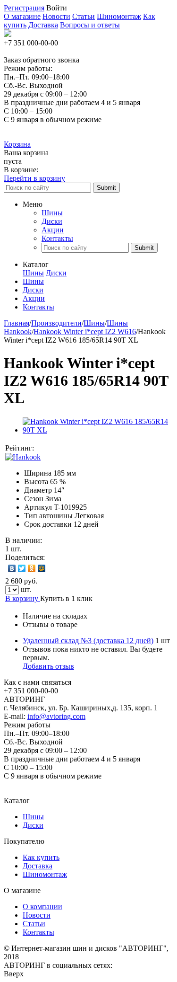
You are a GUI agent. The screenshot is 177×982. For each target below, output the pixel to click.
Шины (52, 213)
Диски (52, 221)
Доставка (43, 25)
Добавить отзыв (48, 666)
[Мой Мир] (42, 568)
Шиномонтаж (119, 16)
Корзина (17, 144)
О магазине (22, 16)
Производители (56, 323)
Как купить (41, 857)
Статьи (83, 16)
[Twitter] (22, 568)
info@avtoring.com (56, 716)
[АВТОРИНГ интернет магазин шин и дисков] (7, 34)
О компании (42, 906)
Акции (53, 230)
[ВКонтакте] (12, 568)
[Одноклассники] (32, 568)
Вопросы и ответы (90, 25)
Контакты (57, 238)
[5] (82, 448)
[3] (63, 448)
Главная (16, 323)
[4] (72, 448)
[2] (54, 448)
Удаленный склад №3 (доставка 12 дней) (88, 641)
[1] (44, 448)
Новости (56, 16)
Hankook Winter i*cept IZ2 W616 (85, 331)
